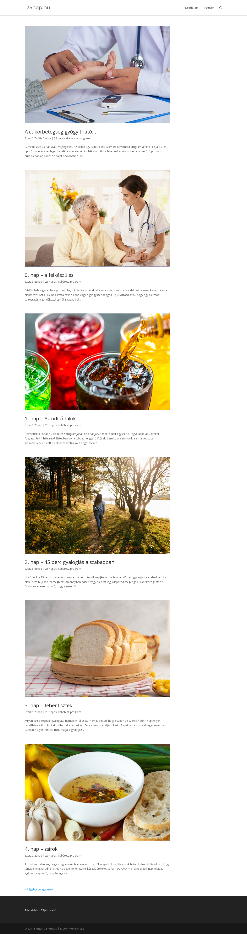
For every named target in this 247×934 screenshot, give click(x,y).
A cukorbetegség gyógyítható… (60, 131)
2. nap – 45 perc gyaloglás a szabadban (69, 562)
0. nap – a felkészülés (49, 274)
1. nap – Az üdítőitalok (50, 418)
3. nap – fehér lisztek (48, 705)
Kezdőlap (191, 7)
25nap (38, 281)
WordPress (76, 928)
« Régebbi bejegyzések (39, 889)
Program (209, 7)
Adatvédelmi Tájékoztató (40, 910)
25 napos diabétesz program (72, 138)
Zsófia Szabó (42, 138)
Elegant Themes (45, 928)
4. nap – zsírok (41, 848)
